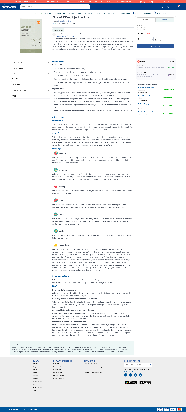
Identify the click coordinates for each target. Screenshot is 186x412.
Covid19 (35, 370)
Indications (16, 73)
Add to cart (155, 46)
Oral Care (56, 364)
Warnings (16, 85)
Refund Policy (37, 387)
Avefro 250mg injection (145, 104)
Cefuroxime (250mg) (65, 36)
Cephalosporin (58, 30)
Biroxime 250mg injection (146, 112)
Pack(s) (146, 20)
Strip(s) (165, 20)
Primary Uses (17, 68)
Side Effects (16, 79)
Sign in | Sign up (166, 7)
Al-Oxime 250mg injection (146, 88)
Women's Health (58, 376)
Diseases (38, 13)
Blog (34, 367)
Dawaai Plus (146, 13)
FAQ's (35, 384)
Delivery (35, 379)
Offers (35, 390)
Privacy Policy (37, 381)
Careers (35, 364)
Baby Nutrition (58, 367)
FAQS (14, 96)
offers (137, 13)
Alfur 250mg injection (145, 96)
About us (36, 373)
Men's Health (57, 373)
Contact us (36, 376)
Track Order (125, 13)
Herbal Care (57, 370)
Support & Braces (58, 379)
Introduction (17, 62)
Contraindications (19, 90)
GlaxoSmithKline (65, 21)
